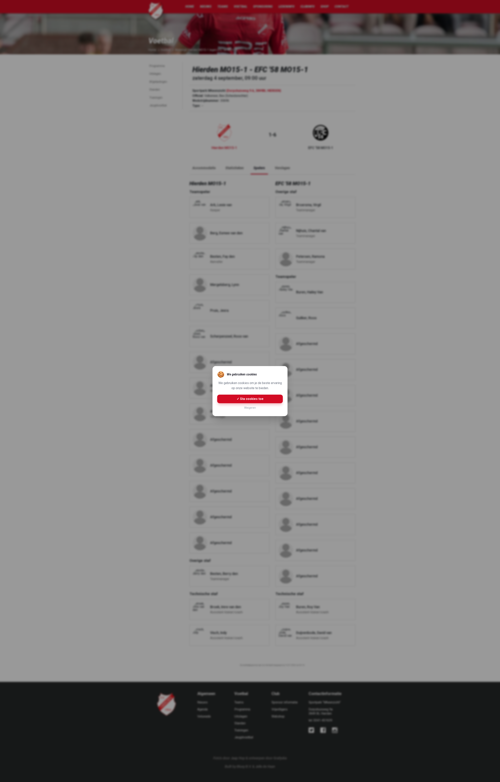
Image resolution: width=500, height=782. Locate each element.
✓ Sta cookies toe (250, 399)
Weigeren (250, 407)
